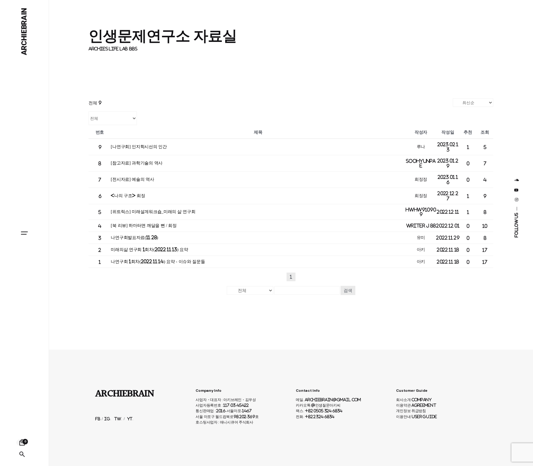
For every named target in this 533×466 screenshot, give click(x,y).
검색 (348, 290)
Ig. (107, 419)
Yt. (130, 419)
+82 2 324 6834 (319, 417)
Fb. (98, 419)
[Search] (22, 454)
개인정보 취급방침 (411, 411)
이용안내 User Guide (416, 417)
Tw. (118, 419)
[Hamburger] (24, 232)
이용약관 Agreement (416, 405)
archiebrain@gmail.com (333, 400)
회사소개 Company (413, 400)
